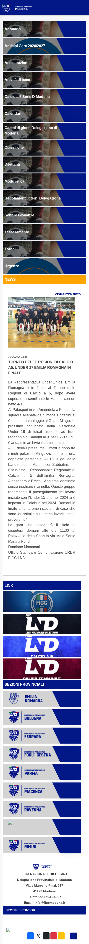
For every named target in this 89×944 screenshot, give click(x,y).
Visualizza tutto (68, 294)
